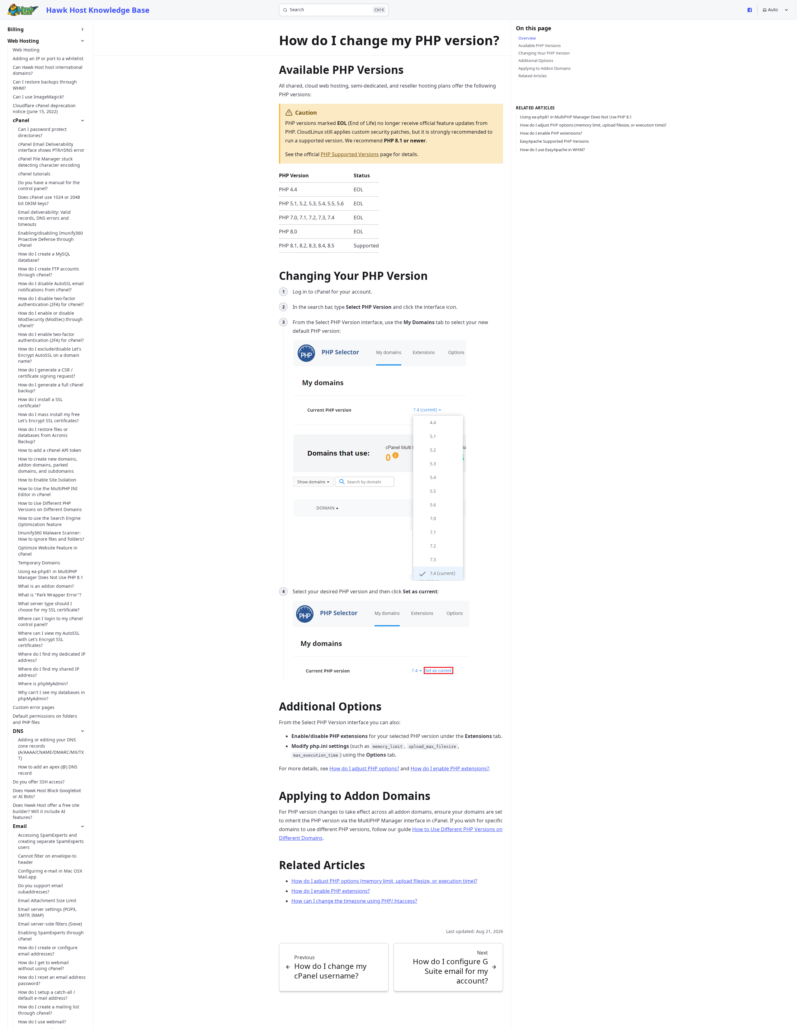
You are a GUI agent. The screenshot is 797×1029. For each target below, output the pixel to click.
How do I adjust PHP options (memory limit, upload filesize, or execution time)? (384, 881)
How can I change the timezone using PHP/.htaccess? (354, 900)
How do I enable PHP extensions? (450, 768)
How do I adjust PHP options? (364, 768)
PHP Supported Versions (350, 154)
